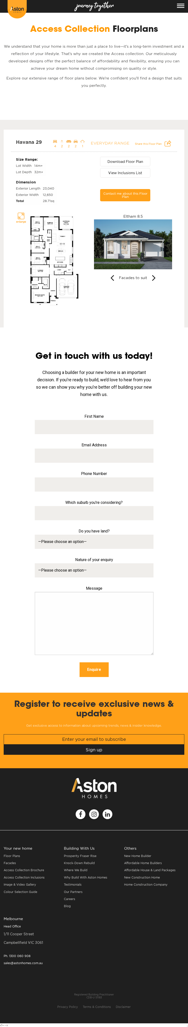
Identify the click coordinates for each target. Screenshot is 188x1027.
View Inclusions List (125, 173)
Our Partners (73, 891)
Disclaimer (123, 1006)
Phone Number (94, 473)
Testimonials (73, 884)
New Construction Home (142, 877)
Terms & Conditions (97, 1006)
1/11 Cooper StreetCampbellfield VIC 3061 (23, 938)
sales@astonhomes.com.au (23, 963)
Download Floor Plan (125, 161)
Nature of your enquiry (94, 559)
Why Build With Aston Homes (85, 877)
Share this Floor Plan (149, 143)
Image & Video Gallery (20, 884)
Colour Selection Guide (20, 891)
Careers (69, 899)
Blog (67, 906)
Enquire (94, 669)
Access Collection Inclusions (24, 877)
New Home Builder (137, 856)
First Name (94, 416)
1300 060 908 (17, 956)
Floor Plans (12, 856)
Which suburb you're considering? (94, 502)
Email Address (94, 445)
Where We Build (75, 870)
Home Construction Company (145, 884)
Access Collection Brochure (24, 870)
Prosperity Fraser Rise (80, 856)
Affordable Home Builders (143, 863)
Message (94, 588)
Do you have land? (94, 531)
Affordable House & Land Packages (150, 870)
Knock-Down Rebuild (79, 863)
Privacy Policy (67, 1006)
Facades (10, 863)
